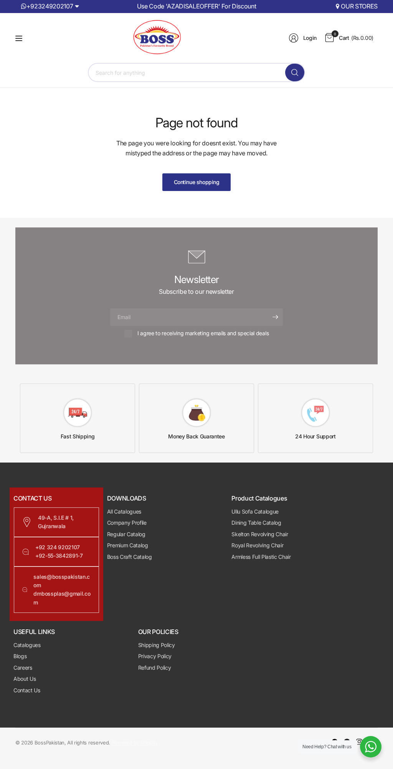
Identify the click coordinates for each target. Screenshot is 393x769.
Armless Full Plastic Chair (261, 556)
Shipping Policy (156, 645)
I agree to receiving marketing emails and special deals (203, 333)
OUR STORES (359, 6)
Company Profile (127, 522)
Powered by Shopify (135, 742)
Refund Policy (154, 667)
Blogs (19, 656)
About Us (24, 678)
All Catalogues (124, 511)
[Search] (294, 72)
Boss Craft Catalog (129, 556)
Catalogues (27, 645)
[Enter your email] (275, 317)
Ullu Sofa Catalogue (255, 511)
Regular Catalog (126, 534)
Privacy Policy (155, 656)
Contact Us (26, 690)
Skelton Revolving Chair (259, 534)
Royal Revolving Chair (257, 545)
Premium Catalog (127, 545)
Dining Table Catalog (256, 522)
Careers (22, 667)
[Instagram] (359, 742)
